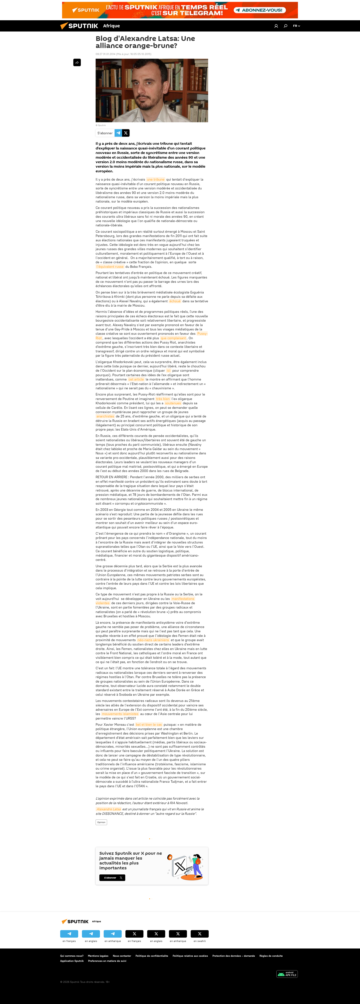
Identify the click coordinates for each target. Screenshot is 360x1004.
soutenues (173, 403)
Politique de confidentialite (152, 955)
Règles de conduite (271, 955)
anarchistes (105, 416)
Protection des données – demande (233, 955)
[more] (77, 62)
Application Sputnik (72, 961)
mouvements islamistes (120, 714)
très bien (163, 399)
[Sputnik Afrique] (80, 30)
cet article (136, 379)
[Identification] (276, 26)
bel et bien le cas (149, 724)
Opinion (101, 822)
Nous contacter (122, 955)
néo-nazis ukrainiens (153, 640)
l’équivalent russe (110, 266)
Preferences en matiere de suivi (107, 961)
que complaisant (173, 338)
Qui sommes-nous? (71, 955)
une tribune (155, 179)
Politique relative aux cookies (190, 955)
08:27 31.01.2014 (105, 54)
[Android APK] (287, 974)
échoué (175, 301)
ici (168, 370)
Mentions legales (98, 955)
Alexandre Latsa (109, 809)
